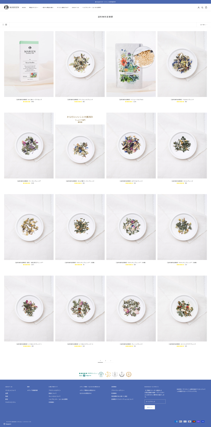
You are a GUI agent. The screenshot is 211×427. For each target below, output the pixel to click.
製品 (6, 396)
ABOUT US (75, 7)
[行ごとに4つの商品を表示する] (6, 24)
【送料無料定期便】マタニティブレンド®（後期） (182, 262)
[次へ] (110, 361)
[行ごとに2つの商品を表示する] (3, 24)
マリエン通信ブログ (62, 7)
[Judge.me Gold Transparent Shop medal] (108, 374)
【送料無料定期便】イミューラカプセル (131, 99)
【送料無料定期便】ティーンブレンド (131, 344)
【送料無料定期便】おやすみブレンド (131, 181)
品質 (6, 393)
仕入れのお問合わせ (86, 393)
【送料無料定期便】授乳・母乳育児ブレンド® (29, 262)
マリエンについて (10, 390)
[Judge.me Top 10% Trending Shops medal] (128, 374)
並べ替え (203, 24)
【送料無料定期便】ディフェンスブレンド (80, 99)
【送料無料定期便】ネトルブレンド (182, 181)
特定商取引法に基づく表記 (119, 396)
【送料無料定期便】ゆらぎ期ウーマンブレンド (80, 181)
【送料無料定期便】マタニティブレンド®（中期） (131, 262)
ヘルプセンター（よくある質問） (92, 7)
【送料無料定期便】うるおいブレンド (182, 99)
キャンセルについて (55, 396)
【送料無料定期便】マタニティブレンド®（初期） (80, 262)
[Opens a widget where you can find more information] (7, 424)
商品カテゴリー (33, 7)
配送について (53, 393)
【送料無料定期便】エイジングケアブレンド (182, 344)
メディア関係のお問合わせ (87, 390)
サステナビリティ (10, 402)
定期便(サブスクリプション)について (122, 399)
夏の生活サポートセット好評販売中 (105, 2)
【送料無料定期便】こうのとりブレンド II (80, 344)
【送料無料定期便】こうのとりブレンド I (29, 344)
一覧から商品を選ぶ (47, 7)
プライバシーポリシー (118, 390)
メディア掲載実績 (32, 390)
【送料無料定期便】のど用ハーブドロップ (29, 99)
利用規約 (51, 402)
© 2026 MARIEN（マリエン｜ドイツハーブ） (19, 421)
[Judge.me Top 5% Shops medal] (121, 374)
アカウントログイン (55, 390)
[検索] (202, 7)
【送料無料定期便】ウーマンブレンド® (29, 181)
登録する (149, 407)
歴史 (6, 399)
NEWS (24, 7)
